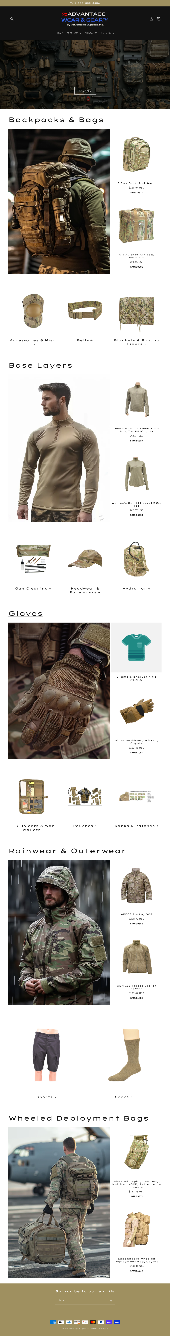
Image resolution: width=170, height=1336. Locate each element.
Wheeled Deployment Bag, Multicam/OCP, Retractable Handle (136, 1184)
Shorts (44, 1097)
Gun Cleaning (31, 588)
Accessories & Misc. (33, 340)
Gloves (25, 613)
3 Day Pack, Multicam (137, 183)
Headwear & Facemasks (84, 590)
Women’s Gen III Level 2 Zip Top (137, 504)
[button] (12, 18)
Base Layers (40, 365)
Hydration (134, 588)
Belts (83, 340)
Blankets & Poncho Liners (136, 342)
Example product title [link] (137, 676)
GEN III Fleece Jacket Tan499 (136, 987)
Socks (122, 1097)
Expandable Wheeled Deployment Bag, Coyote (137, 1260)
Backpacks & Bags (56, 119)
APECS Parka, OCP (136, 914)
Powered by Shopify (99, 1328)
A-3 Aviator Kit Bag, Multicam (136, 256)
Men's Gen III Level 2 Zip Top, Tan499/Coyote (136, 430)
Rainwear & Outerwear (67, 851)
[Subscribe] (111, 1300)
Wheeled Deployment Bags (78, 1118)
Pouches (83, 826)
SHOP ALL (85, 90)
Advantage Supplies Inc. (79, 1328)
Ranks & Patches (135, 826)
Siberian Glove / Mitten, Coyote (136, 741)
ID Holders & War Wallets (33, 828)
